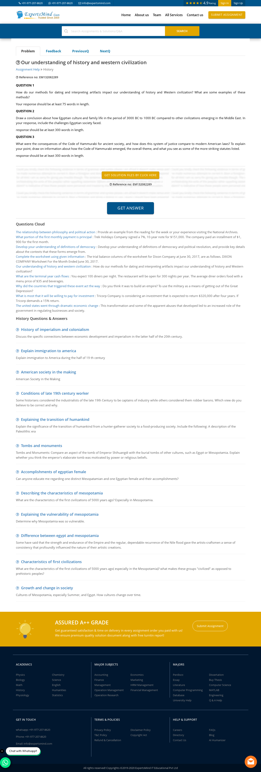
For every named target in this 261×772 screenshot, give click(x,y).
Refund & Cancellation (107, 740)
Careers (177, 730)
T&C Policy (100, 735)
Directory (178, 735)
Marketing (136, 680)
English (56, 685)
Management (102, 685)
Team (157, 15)
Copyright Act (138, 735)
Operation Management (109, 690)
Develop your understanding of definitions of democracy (55, 247)
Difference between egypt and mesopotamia (60, 535)
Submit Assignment (227, 15)
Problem (28, 51)
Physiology (22, 695)
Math (19, 685)
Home (126, 15)
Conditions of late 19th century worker (55, 393)
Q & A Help (215, 700)
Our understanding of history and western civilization (53, 266)
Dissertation (216, 675)
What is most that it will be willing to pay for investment (55, 296)
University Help (182, 700)
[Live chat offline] (251, 762)
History (20, 690)
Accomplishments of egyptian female (53, 471)
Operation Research (106, 695)
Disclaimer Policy (140, 730)
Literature (179, 685)
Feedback (53, 51)
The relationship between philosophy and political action (55, 232)
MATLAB (214, 690)
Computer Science (220, 685)
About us (142, 15)
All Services (174, 15)
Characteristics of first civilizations (51, 561)
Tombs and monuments (41, 445)
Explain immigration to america (48, 350)
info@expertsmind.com (96, 3)
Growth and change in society (47, 587)
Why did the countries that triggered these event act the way (58, 286)
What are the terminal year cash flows (42, 276)
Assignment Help (28, 69)
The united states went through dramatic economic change (57, 306)
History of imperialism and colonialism (55, 329)
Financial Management (144, 690)
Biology (20, 680)
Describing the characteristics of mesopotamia (62, 493)
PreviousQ (80, 51)
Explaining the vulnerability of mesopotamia (59, 514)
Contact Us (179, 740)
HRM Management (142, 685)
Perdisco (178, 675)
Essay (176, 680)
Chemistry (58, 675)
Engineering (216, 695)
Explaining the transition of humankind (55, 419)
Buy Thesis (215, 680)
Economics (137, 675)
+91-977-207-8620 (32, 3)
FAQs (212, 730)
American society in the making (48, 372)
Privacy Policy (102, 730)
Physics (20, 675)
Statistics (57, 695)
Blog (211, 735)
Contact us (195, 15)
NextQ (105, 51)
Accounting (101, 675)
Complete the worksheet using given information (50, 256)
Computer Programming (188, 690)
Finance (99, 680)
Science (56, 680)
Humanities (59, 690)
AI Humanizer (217, 740)
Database (178, 695)
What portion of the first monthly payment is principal (54, 237)
